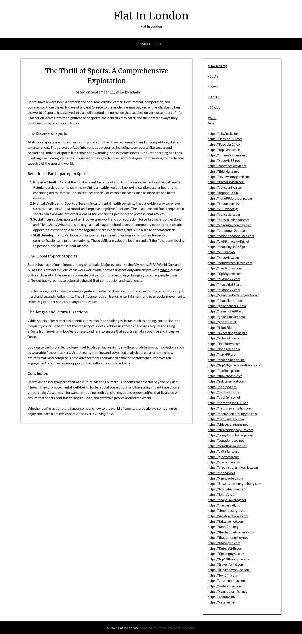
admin (135, 92)
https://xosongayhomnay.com (229, 225)
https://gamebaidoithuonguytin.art (233, 295)
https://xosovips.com (223, 257)
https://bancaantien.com (225, 187)
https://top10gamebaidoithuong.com (235, 365)
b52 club (214, 107)
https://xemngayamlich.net (227, 591)
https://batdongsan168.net (228, 403)
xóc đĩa (213, 76)
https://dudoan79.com (224, 279)
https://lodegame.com (224, 349)
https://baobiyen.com (223, 392)
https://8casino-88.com (225, 139)
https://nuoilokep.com (224, 371)
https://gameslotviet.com (226, 317)
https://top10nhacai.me (225, 150)
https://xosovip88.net (224, 160)
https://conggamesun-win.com (230, 263)
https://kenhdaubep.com (225, 478)
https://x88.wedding (223, 209)
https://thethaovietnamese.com (231, 532)
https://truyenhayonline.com (229, 570)
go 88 (212, 118)
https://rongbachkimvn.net (227, 166)
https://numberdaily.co (224, 505)
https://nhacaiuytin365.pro (227, 247)
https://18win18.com (223, 133)
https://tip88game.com (224, 274)
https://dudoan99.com (224, 290)
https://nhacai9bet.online (226, 360)
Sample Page (151, 44)
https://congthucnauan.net (227, 446)
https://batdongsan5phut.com (230, 408)
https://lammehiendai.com (226, 489)
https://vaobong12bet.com (227, 230)
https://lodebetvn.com (224, 344)
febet (212, 123)
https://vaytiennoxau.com (227, 581)
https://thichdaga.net (223, 171)
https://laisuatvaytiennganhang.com (234, 483)
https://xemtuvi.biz (221, 597)
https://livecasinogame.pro (227, 333)
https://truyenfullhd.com (226, 564)
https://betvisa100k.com (226, 419)
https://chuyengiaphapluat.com (230, 430)
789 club (214, 97)
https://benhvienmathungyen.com (232, 414)
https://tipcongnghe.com (226, 554)
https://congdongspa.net (226, 440)
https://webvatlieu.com (225, 586)
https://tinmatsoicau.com (226, 182)
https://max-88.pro (222, 354)
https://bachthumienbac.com (228, 220)
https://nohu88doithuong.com (230, 198)
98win (165, 270)
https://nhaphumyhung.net (227, 500)
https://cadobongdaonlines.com (231, 236)
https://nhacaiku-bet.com (226, 301)
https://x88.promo (221, 252)
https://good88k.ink (222, 322)
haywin (213, 87)
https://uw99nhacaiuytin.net (228, 241)
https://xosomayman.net (226, 204)
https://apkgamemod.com (226, 381)
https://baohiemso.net (224, 397)
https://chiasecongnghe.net (228, 424)
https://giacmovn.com (223, 457)
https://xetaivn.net (221, 602)
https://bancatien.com (224, 214)
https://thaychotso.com (225, 376)
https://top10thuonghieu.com (229, 559)
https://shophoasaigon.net (227, 510)
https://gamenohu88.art (225, 311)
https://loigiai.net (221, 494)
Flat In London (151, 15)
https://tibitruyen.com (224, 543)
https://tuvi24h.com (222, 575)
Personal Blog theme (181, 628)
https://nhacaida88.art (224, 284)
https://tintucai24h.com (225, 548)
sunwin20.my (217, 66)
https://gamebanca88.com (227, 306)
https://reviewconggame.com (229, 177)
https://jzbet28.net (222, 327)
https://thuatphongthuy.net (228, 537)
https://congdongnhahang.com (230, 435)
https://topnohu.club (223, 193)
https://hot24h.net (221, 473)
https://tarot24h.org (223, 527)
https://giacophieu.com (224, 462)
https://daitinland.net (223, 451)
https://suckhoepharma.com (228, 516)
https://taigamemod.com (226, 521)
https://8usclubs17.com (225, 144)
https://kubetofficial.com (226, 338)
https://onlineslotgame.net (227, 155)
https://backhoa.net (222, 387)
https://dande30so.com (225, 268)
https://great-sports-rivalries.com (233, 467)
